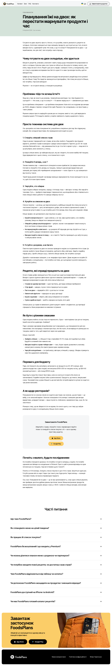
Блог (25, 4)
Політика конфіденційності (77, 657)
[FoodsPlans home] (9, 4)
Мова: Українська (96, 657)
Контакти (35, 4)
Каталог (20, 4)
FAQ (29, 4)
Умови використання (59, 657)
